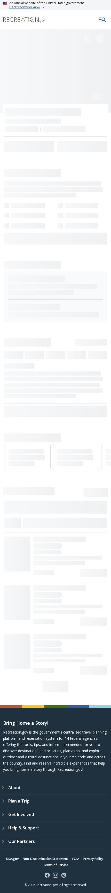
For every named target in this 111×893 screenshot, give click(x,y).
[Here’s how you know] (55, 5)
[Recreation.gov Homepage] (24, 19)
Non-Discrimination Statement (45, 859)
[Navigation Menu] (102, 19)
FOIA (75, 859)
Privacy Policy (93, 859)
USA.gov (12, 859)
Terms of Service (55, 865)
